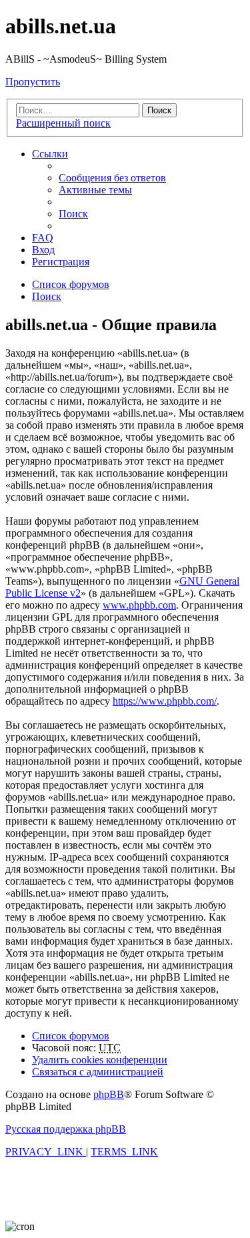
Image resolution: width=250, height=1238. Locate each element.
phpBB (108, 1094)
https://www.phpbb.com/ (165, 701)
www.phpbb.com (139, 605)
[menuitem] (112, 177)
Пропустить (32, 81)
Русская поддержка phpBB (65, 1129)
